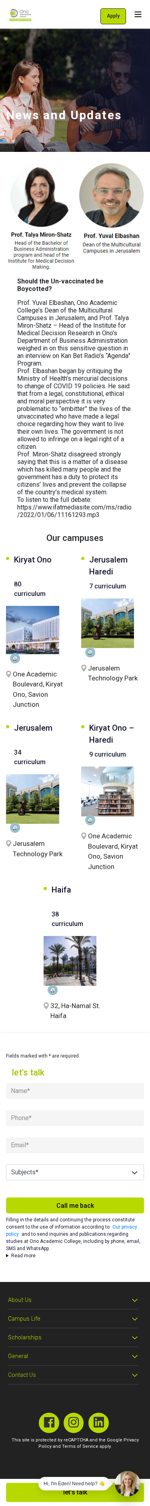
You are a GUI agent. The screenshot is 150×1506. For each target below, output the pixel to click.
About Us (20, 1300)
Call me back (75, 1205)
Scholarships (25, 1337)
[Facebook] (49, 1423)
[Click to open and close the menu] (138, 14)
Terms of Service (80, 1446)
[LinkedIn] (98, 1423)
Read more (23, 1255)
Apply (113, 16)
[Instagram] (74, 1423)
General (18, 1356)
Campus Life (24, 1318)
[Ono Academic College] (20, 15)
